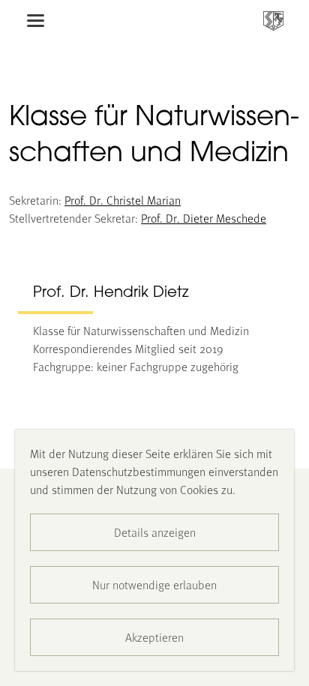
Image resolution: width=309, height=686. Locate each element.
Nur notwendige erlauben (154, 584)
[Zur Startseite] (273, 20)
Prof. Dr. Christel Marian (122, 200)
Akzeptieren (154, 637)
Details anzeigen (155, 532)
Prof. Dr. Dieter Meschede (203, 218)
